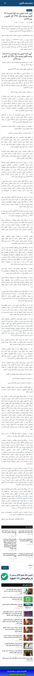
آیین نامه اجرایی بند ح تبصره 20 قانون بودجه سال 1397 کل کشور (25, 554)
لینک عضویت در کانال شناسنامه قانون (17, 674)
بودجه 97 (29, 10)
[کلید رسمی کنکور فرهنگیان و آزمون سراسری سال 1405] (28, 607)
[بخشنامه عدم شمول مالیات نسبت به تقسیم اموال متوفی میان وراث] (28, 599)
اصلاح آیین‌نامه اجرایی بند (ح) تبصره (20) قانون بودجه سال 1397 (26, 540)
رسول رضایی (28, 22)
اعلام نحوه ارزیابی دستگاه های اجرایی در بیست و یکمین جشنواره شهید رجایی (13, 644)
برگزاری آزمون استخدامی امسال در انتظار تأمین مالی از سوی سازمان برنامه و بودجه (17, 659)
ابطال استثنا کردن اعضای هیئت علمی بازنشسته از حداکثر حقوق (25, 531)
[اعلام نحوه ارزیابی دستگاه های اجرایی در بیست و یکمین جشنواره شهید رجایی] (28, 646)
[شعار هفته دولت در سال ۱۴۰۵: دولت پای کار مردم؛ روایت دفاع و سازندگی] (28, 653)
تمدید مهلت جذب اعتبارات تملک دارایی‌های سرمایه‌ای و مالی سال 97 (8, 532)
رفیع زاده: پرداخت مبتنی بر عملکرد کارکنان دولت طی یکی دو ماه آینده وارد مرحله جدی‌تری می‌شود (12, 629)
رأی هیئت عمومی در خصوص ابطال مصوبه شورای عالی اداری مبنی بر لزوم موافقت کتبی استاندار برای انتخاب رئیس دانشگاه (12, 613)
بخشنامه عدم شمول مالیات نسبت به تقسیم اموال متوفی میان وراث (12, 598)
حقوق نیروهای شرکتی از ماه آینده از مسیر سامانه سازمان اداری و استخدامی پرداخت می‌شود (13, 637)
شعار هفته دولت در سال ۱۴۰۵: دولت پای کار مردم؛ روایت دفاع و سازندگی (12, 651)
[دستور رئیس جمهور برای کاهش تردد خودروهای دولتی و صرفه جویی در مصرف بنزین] (28, 591)
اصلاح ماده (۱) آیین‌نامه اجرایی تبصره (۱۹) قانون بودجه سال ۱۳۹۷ (9, 555)
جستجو (31, 565)
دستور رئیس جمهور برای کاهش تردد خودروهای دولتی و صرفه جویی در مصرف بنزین (13, 591)
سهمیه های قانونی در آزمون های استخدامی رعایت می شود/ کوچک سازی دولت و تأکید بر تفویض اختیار (12, 621)
